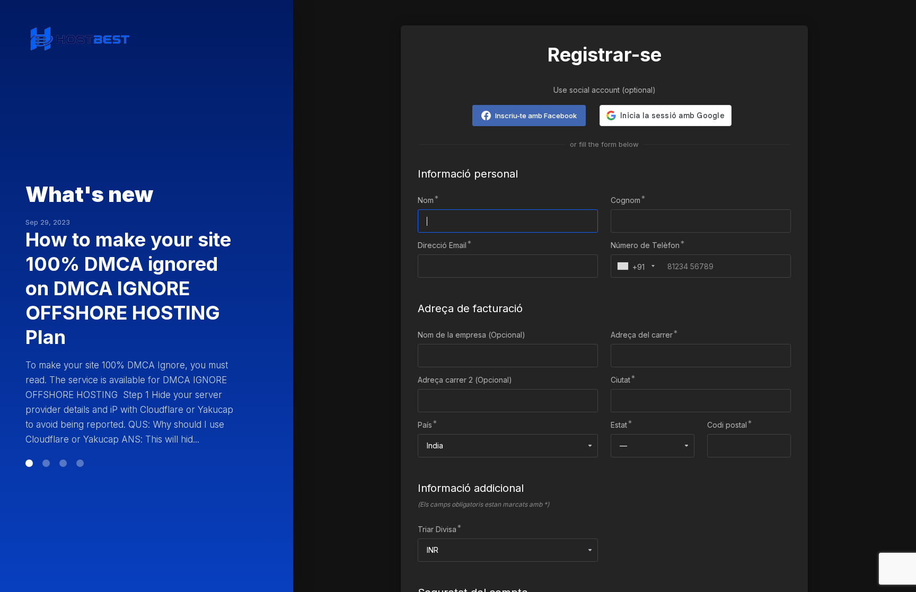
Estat (619, 424)
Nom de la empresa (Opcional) (471, 334)
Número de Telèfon (645, 245)
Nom (426, 200)
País (425, 424)
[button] (29, 419)
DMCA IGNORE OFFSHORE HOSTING (122, 296)
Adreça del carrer (642, 334)
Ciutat (620, 379)
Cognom (625, 200)
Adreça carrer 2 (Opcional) (465, 379)
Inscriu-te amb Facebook (536, 115)
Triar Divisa (437, 529)
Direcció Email (442, 245)
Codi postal (727, 424)
